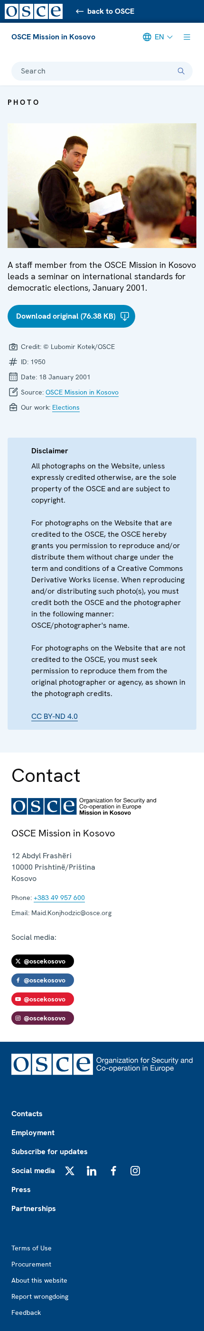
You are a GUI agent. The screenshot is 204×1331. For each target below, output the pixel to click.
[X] (70, 1171)
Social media (33, 1170)
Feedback (26, 1312)
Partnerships (33, 1208)
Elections (66, 407)
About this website (39, 1280)
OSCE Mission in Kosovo (53, 37)
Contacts (27, 1114)
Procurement (31, 1264)
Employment (33, 1133)
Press (21, 1189)
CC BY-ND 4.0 (54, 716)
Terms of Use (31, 1248)
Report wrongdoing (39, 1296)
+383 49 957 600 (59, 897)
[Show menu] (186, 37)
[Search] (181, 71)
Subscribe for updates (49, 1152)
